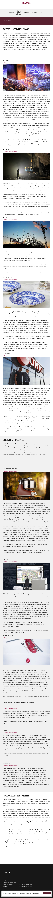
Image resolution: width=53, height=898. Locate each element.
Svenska (3, 7)
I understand (47, 892)
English (8, 7)
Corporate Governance (7, 20)
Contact (3, 23)
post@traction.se (27, 886)
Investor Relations (6, 17)
